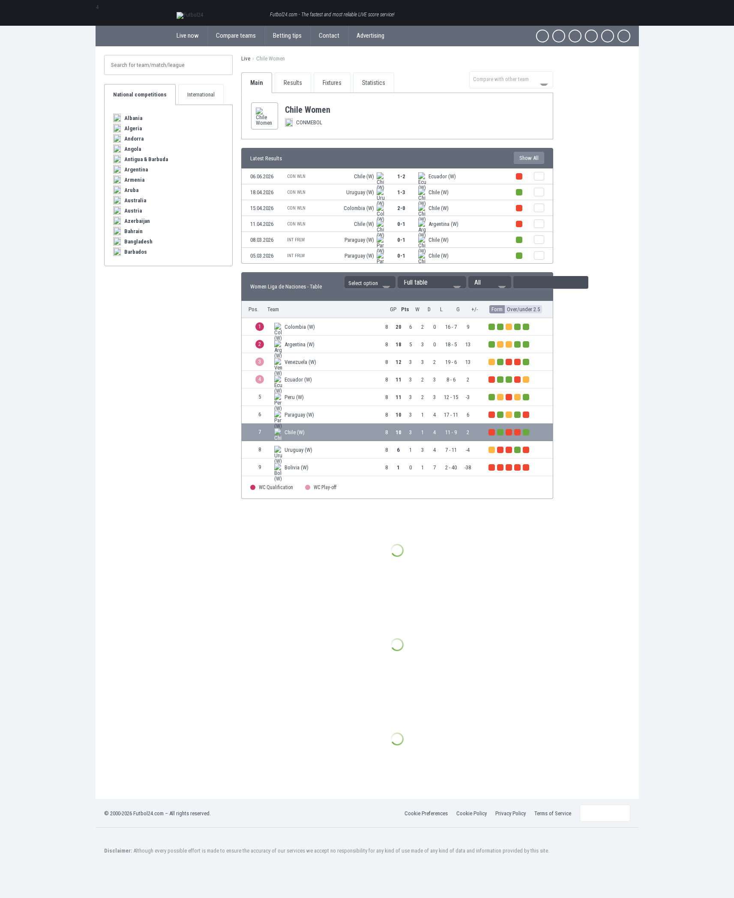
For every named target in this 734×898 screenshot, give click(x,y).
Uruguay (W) (360, 192)
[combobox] (511, 79)
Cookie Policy (471, 813)
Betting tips (287, 35)
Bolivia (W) (297, 467)
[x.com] (558, 36)
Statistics (373, 82)
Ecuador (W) (442, 176)
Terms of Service (552, 813)
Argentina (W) (443, 224)
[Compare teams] (539, 176)
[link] (397, 176)
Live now (188, 35)
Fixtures (332, 82)
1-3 (401, 192)
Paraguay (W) (359, 240)
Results (293, 82)
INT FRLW (296, 240)
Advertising (370, 35)
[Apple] (591, 36)
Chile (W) (364, 176)
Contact (329, 35)
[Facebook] (542, 36)
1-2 (401, 176)
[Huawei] (623, 36)
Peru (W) (294, 397)
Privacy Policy (510, 813)
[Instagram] (575, 36)
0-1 (401, 224)
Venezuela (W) (300, 362)
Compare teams (236, 35)
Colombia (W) (359, 208)
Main (256, 82)
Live (245, 58)
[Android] (607, 36)
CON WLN (296, 176)
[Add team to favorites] (337, 109)
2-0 (401, 208)
